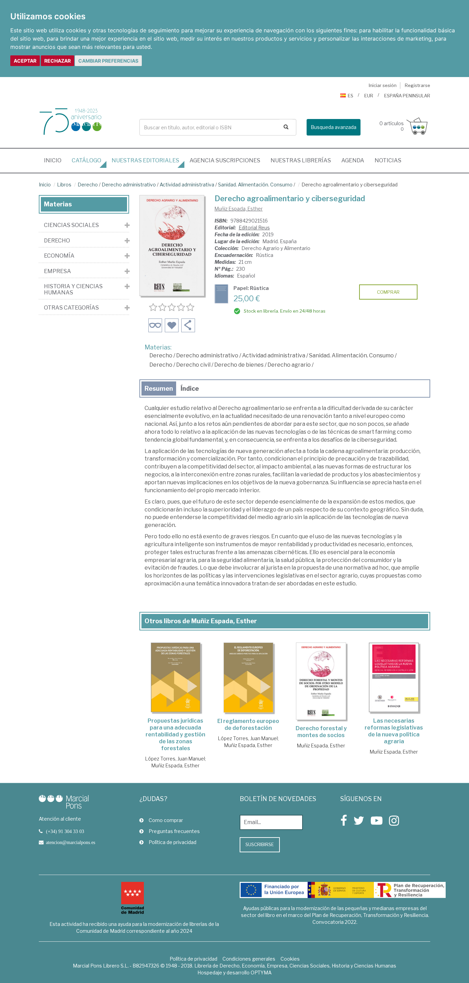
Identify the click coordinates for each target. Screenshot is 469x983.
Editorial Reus (254, 227)
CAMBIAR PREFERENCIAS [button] (108, 61)
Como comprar (166, 820)
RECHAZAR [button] (57, 61)
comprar (388, 292)
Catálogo (86, 160)
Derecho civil (193, 364)
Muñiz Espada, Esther (239, 209)
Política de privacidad (172, 842)
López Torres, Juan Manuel (175, 758)
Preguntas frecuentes (174, 831)
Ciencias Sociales (71, 225)
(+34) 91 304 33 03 (65, 831)
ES (350, 95)
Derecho (88, 184)
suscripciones (225, 160)
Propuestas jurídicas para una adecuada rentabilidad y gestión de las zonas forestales (175, 734)
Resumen (159, 388)
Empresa (57, 271)
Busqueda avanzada (333, 127)
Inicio (55, 160)
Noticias (388, 160)
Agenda (352, 160)
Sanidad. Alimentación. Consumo (255, 184)
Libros (64, 184)
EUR (368, 95)
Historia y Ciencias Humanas (73, 289)
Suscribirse (259, 844)
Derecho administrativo (129, 184)
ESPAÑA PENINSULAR (407, 95)
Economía (59, 256)
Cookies (290, 959)
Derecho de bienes (239, 364)
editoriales (145, 160)
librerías (301, 160)
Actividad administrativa (187, 184)
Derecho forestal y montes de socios (321, 731)
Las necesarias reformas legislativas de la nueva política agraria (394, 731)
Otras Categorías (71, 308)
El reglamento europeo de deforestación (248, 724)
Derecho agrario (289, 364)
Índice (190, 388)
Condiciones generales (248, 959)
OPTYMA (261, 972)
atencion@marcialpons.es (70, 842)
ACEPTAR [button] (25, 61)
